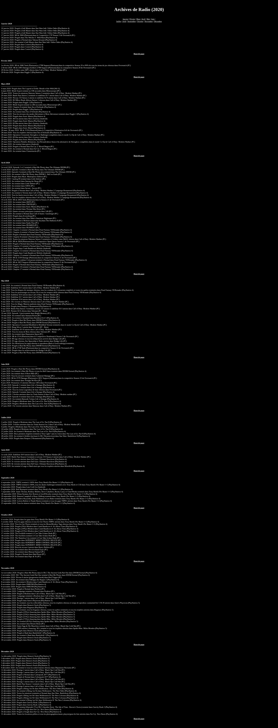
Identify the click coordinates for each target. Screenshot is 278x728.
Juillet (118, 21)
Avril (143, 19)
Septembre (132, 21)
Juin (152, 19)
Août (124, 21)
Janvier (125, 19)
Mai (148, 19)
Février (132, 19)
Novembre (149, 21)
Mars (138, 19)
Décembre (158, 21)
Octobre (140, 21)
